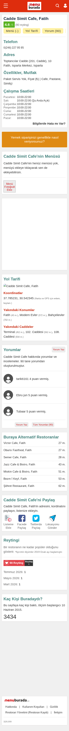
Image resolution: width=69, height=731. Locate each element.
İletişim (58, 712)
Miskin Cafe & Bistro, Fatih (20, 471)
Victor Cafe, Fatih (14, 443)
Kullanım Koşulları (33, 706)
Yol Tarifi (31, 31)
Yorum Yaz (58, 349)
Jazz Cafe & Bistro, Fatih (19, 464)
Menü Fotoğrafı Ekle (9, 186)
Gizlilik (54, 706)
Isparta (38, 65)
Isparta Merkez (22, 65)
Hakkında (11, 706)
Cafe (44, 79)
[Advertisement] (34, 234)
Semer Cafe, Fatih (15, 457)
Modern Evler (29, 315)
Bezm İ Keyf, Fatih (15, 478)
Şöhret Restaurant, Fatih (19, 485)
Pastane (54, 79)
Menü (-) (12, 31)
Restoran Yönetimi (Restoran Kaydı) (26, 712)
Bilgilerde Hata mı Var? (49, 123)
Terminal (9, 332)
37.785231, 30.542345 (19, 298)
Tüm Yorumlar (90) (43, 424)
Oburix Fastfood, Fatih (17, 450)
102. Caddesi (34, 332)
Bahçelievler (56, 315)
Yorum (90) (53, 31)
